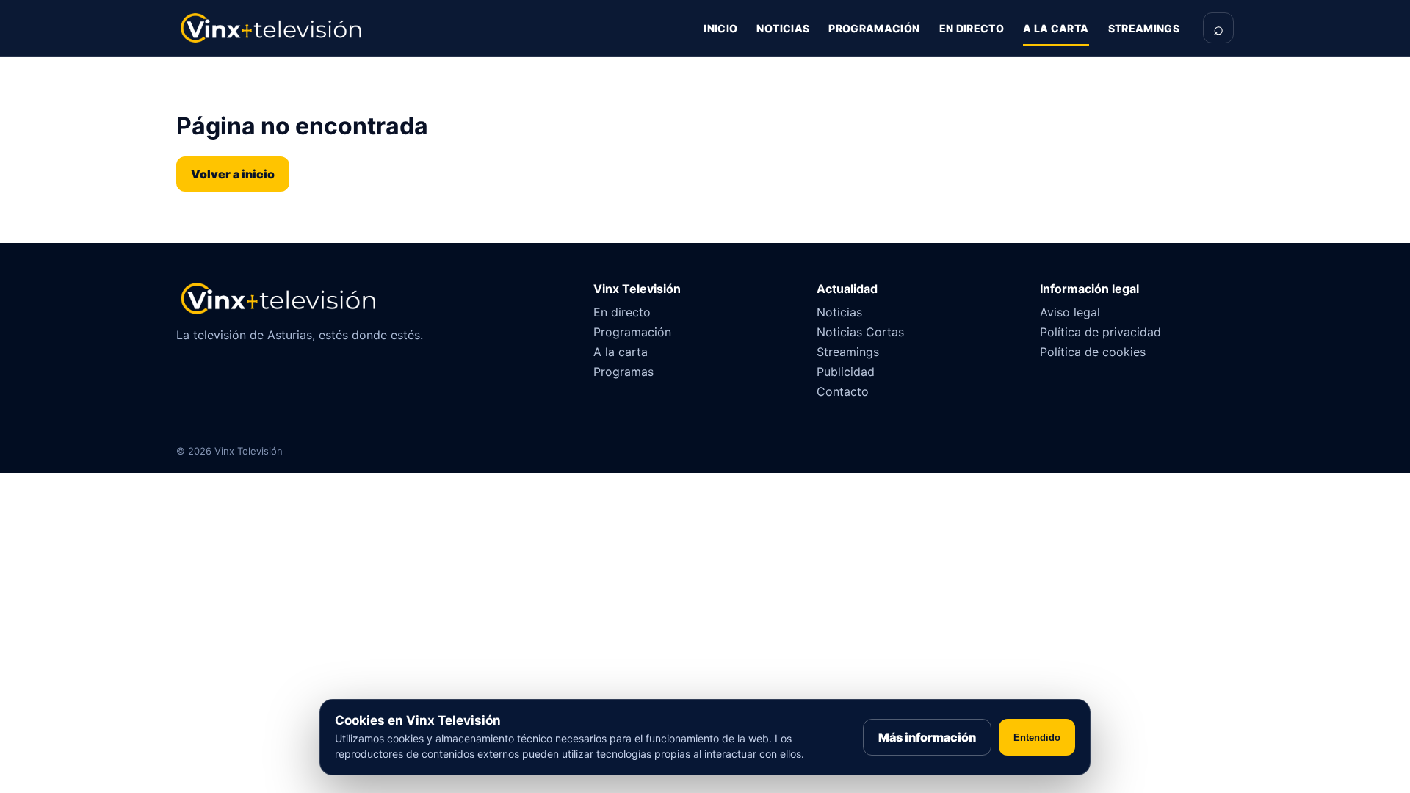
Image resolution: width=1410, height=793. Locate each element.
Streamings (1144, 28)
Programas (623, 371)
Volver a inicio (233, 174)
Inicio (720, 28)
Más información (927, 737)
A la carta (1056, 28)
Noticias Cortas (860, 332)
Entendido (1036, 737)
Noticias (782, 28)
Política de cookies (1093, 351)
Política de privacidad (1100, 332)
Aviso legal (1070, 312)
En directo (972, 28)
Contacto (843, 391)
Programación (873, 28)
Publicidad (846, 371)
